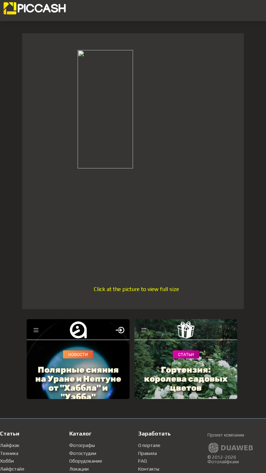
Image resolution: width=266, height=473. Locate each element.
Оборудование (85, 461)
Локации (79, 469)
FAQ (142, 461)
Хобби (7, 461)
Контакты (148, 469)
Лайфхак (9, 445)
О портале (149, 445)
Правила (147, 453)
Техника (9, 453)
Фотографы (82, 445)
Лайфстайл (12, 469)
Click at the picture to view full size (136, 289)
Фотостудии (82, 453)
